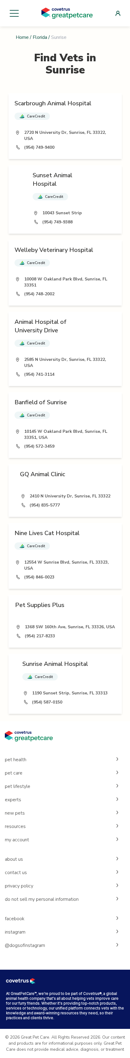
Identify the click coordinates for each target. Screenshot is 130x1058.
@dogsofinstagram (25, 945)
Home (22, 37)
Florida (40, 37)
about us (14, 859)
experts (13, 799)
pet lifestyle (17, 786)
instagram (15, 932)
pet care (13, 773)
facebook (14, 918)
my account (17, 839)
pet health (15, 759)
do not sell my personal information (42, 899)
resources (15, 826)
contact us (16, 872)
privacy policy (19, 886)
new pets (15, 813)
